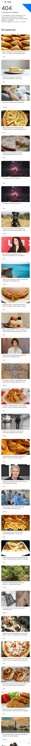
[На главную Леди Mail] (8, 2)
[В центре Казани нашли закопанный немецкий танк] (15, 602)
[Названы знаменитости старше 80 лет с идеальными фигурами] (15, 476)
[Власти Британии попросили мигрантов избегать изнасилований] (15, 729)
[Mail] (5, 2)
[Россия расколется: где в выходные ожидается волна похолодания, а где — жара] (15, 223)
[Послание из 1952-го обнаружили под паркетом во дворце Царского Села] (15, 375)
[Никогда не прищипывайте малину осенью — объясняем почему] (15, 577)
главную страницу (20, 22)
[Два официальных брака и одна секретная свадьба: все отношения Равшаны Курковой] (15, 248)
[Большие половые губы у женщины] (15, 97)
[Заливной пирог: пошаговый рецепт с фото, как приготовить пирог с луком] (15, 299)
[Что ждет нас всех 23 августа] (15, 198)
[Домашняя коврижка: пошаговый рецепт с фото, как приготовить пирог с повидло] (15, 552)
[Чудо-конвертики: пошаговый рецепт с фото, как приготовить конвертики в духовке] (15, 46)
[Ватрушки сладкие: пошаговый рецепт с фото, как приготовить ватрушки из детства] (15, 678)
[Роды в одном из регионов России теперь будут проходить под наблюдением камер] (15, 501)
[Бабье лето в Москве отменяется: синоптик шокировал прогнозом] (15, 425)
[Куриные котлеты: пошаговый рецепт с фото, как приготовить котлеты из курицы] (15, 704)
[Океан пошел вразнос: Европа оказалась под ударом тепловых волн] (15, 274)
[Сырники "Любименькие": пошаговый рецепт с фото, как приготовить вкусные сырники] (15, 400)
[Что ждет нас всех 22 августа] (15, 173)
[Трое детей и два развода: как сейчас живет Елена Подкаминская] (15, 350)
